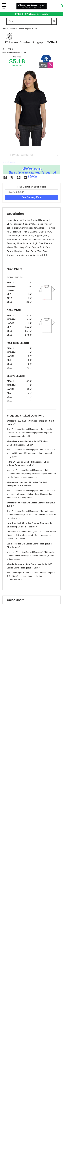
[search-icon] (54, 21)
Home (4, 29)
